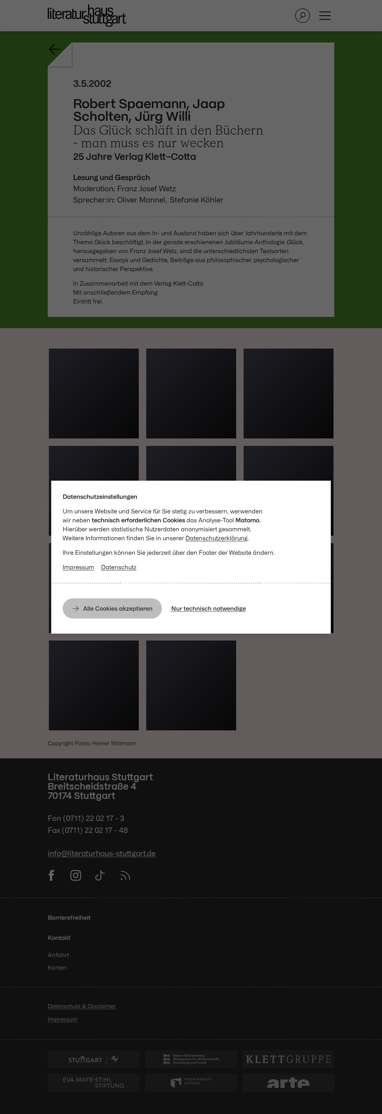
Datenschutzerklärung (216, 538)
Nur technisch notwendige (208, 608)
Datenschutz (119, 567)
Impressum (78, 567)
